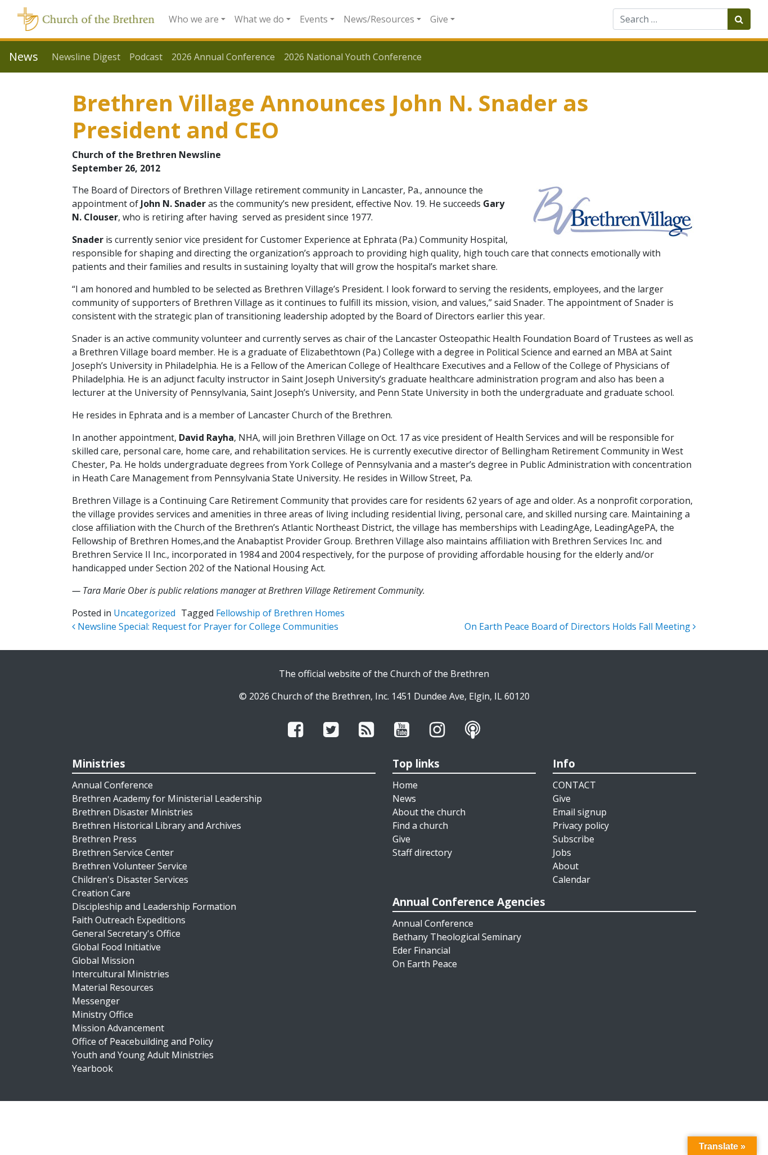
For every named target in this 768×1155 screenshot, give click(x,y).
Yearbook (92, 1068)
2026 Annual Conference (223, 57)
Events (314, 19)
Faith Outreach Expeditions (129, 920)
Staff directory (422, 852)
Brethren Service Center (123, 852)
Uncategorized (144, 613)
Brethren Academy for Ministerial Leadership (167, 798)
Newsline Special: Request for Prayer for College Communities (206, 626)
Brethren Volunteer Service (129, 866)
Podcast (145, 57)
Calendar (571, 879)
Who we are (194, 19)
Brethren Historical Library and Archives (156, 825)
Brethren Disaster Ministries (132, 812)
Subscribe (573, 839)
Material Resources (112, 987)
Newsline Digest (86, 57)
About (566, 866)
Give (439, 19)
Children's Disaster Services (130, 879)
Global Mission (103, 960)
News (404, 798)
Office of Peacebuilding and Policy (142, 1041)
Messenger (96, 1001)
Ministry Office (102, 1014)
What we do (259, 19)
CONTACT (574, 785)
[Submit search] (739, 19)
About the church (429, 812)
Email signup (580, 812)
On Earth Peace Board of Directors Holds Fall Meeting (578, 626)
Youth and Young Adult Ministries (143, 1055)
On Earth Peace (424, 964)
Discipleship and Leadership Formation (154, 906)
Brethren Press (104, 839)
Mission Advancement (118, 1028)
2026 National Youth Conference (353, 57)
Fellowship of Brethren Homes (280, 613)
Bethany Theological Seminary (456, 937)
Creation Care (101, 893)
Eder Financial (421, 950)
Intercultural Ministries (120, 974)
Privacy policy (581, 825)
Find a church (420, 825)
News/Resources (379, 19)
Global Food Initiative (116, 947)
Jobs (562, 852)
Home (405, 785)
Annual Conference (112, 785)
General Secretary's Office (126, 933)
